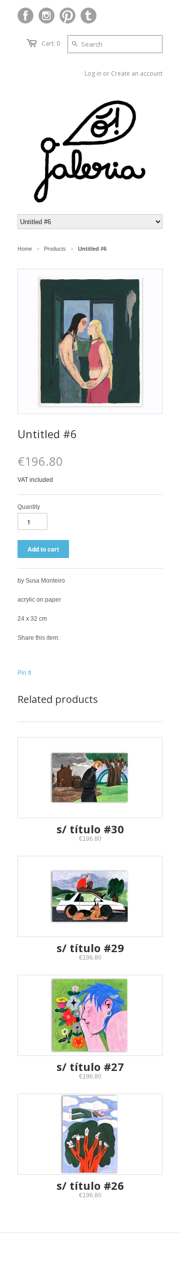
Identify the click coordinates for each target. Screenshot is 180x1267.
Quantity (29, 506)
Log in (93, 73)
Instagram (46, 16)
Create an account (136, 73)
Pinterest (68, 16)
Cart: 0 (51, 43)
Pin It (24, 672)
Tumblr (88, 16)
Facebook (26, 16)
